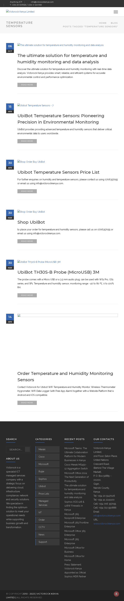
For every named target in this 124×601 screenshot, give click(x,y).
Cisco (42, 456)
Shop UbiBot (31, 222)
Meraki (42, 449)
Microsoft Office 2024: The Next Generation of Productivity (76, 477)
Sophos (43, 479)
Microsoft (43, 464)
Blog (114, 23)
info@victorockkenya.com (107, 515)
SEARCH (27, 449)
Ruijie (41, 471)
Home (103, 23)
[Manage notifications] (116, 593)
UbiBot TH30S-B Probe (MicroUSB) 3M (58, 272)
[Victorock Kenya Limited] (20, 11)
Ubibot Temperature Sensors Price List (58, 172)
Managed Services (43, 503)
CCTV (42, 527)
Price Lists (44, 493)
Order (42, 520)
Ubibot (42, 486)
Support (43, 542)
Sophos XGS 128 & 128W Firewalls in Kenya (74, 506)
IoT (40, 512)
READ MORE (27, 85)
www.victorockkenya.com (106, 523)
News (41, 534)
